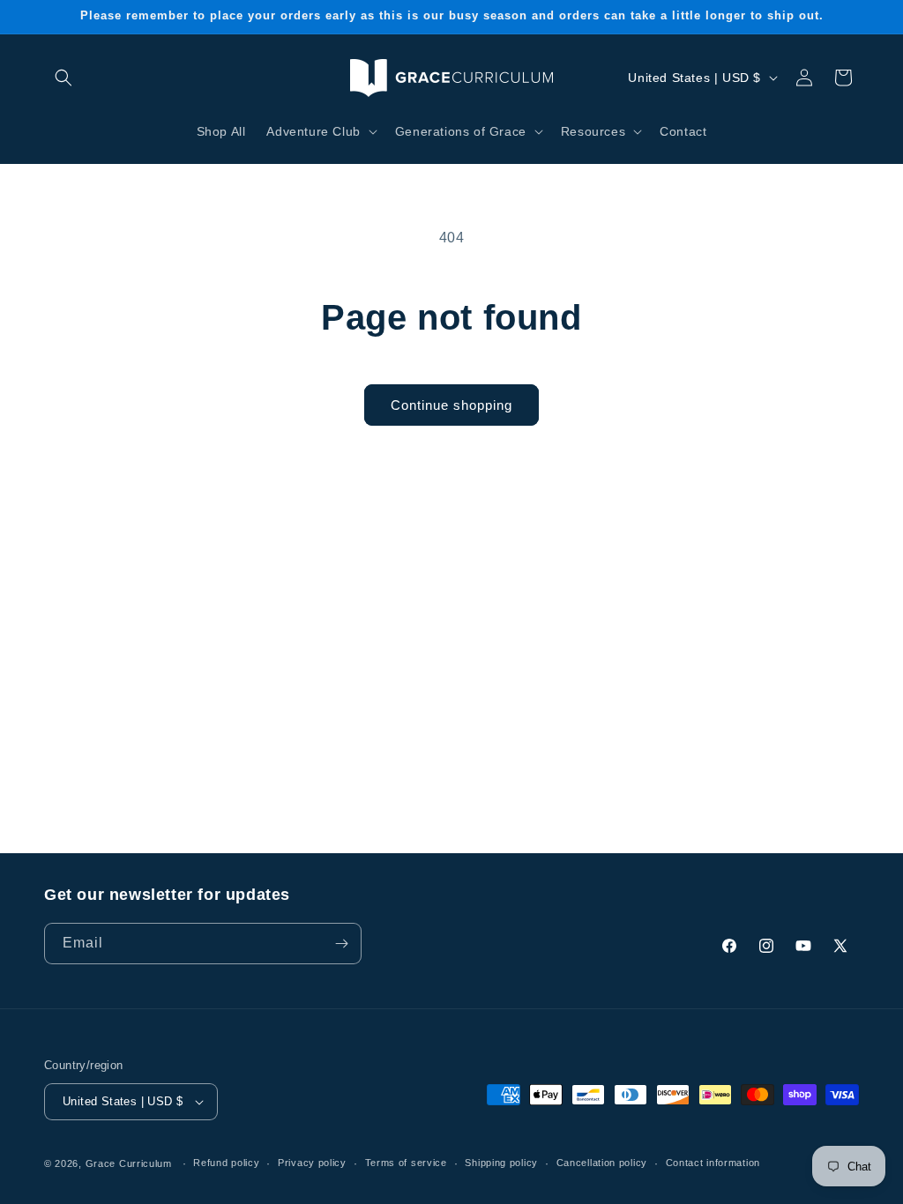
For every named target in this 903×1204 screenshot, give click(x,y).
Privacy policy (312, 1162)
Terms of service (406, 1162)
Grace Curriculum (129, 1163)
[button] (63, 77)
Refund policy (226, 1162)
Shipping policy (501, 1162)
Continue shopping (451, 405)
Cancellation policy (601, 1162)
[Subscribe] (341, 943)
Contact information (713, 1162)
